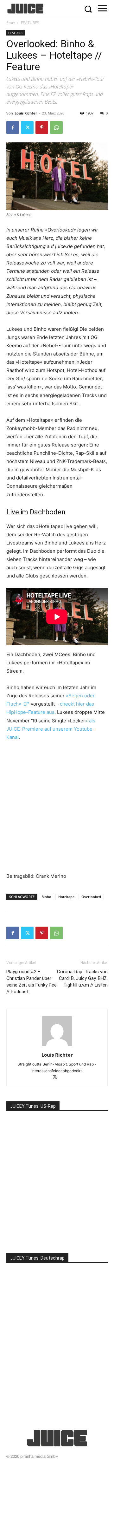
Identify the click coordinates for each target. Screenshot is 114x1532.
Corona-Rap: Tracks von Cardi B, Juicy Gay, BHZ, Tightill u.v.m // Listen (82, 978)
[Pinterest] (41, 127)
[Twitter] (27, 127)
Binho (46, 896)
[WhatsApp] (56, 127)
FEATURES (30, 22)
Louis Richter (26, 113)
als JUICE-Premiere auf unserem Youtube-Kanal (50, 729)
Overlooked (91, 896)
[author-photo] (57, 1046)
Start (10, 22)
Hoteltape (66, 896)
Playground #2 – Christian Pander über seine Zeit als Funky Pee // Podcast (31, 981)
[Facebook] (12, 127)
